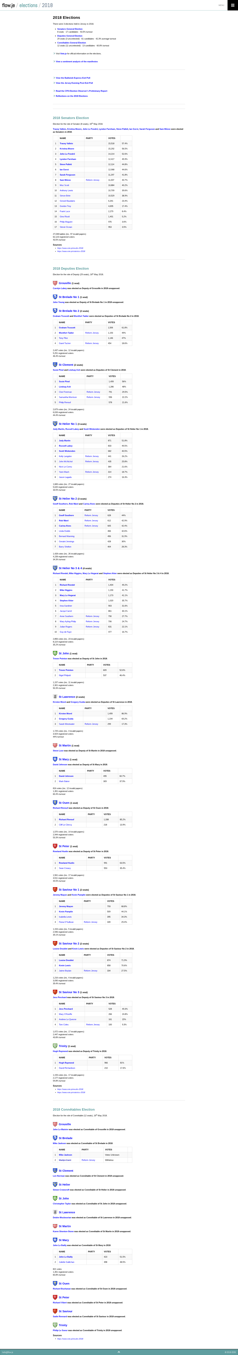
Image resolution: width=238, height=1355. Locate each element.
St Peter (64, 846)
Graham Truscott (61, 316)
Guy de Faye (65, 632)
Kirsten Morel (59, 702)
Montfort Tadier (81, 316)
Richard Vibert (60, 1302)
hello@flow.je (7, 1352)
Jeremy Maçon (60, 895)
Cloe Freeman (65, 392)
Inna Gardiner (66, 606)
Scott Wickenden (92, 429)
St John (64, 653)
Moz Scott (64, 185)
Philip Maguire (66, 222)
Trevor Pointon (60, 658)
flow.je (8, 5)
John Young (58, 302)
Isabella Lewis (65, 917)
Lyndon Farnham (107, 129)
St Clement (66, 364)
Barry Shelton (65, 546)
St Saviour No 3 (69, 992)
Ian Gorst (133, 129)
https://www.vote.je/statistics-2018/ (71, 251)
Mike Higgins (75, 573)
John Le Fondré (90, 129)
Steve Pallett (122, 129)
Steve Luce (58, 750)
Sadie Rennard (60, 1316)
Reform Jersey (92, 180)
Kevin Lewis (78, 948)
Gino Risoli (65, 216)
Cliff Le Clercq (65, 825)
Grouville (65, 283)
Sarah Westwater (67, 724)
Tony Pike (63, 338)
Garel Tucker (65, 343)
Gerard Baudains (67, 201)
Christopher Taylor (62, 1203)
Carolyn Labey (60, 288)
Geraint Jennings (66, 541)
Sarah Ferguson (147, 129)
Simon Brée (65, 195)
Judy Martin (58, 429)
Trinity (63, 1046)
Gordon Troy (65, 206)
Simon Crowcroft (61, 1190)
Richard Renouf (60, 808)
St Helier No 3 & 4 (70, 568)
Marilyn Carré (65, 1160)
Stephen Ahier (110, 573)
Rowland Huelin (60, 851)
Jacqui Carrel (66, 611)
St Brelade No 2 (69, 310)
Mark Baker (64, 781)
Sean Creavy (65, 868)
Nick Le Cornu (65, 467)
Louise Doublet (60, 948)
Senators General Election (70, 29)
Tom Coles (64, 1024)
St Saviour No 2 (69, 943)
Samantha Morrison (68, 397)
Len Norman (59, 1176)
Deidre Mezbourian (62, 1217)
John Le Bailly (60, 1245)
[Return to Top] (119, 1351)
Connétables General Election (71, 43)
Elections (28, 5)
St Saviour (65, 1311)
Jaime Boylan (65, 970)
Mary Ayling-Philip (68, 621)
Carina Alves (89, 504)
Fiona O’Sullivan (66, 922)
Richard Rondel (60, 573)
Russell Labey (72, 429)
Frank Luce (65, 211)
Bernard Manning (66, 536)
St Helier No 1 (68, 423)
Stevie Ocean (66, 227)
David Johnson (60, 764)
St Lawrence (67, 696)
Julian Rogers (66, 626)
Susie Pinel (58, 370)
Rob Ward (73, 504)
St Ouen (64, 802)
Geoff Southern (60, 504)
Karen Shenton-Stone (63, 1231)
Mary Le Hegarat (90, 573)
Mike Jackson (59, 1143)
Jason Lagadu (65, 477)
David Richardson (67, 1068)
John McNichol (65, 461)
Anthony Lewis (66, 190)
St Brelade (65, 1138)
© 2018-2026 (230, 1352)
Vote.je (63, 53)
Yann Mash (64, 472)
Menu (221, 5)
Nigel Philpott (65, 675)
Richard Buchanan (62, 1289)
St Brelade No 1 (69, 297)
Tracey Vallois (59, 129)
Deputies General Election (69, 36)
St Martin (65, 745)
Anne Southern (66, 616)
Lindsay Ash (74, 370)
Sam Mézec (165, 129)
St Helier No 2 (68, 498)
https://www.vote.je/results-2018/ (70, 248)
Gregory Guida (78, 702)
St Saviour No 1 (69, 889)
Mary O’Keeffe (65, 1014)
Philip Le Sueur (60, 1330)
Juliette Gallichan (66, 1262)
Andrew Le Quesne (67, 1019)
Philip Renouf (65, 402)
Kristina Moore (74, 129)
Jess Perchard (60, 997)
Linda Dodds (64, 531)
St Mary (64, 759)
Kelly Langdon (65, 456)
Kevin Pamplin (79, 895)
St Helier (64, 1184)
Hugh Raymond (60, 1051)
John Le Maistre (60, 1129)
